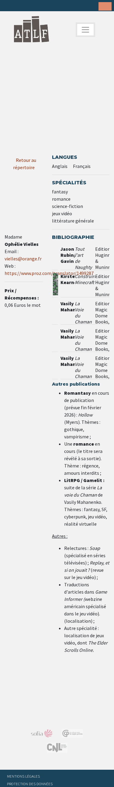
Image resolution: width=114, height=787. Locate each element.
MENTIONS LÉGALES (23, 776)
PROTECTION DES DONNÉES (30, 783)
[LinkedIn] (28, 6)
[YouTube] (47, 6)
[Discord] (56, 6)
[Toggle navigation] (85, 29)
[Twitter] (18, 6)
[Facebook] (9, 6)
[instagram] (37, 6)
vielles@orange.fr (23, 259)
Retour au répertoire (24, 163)
